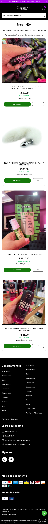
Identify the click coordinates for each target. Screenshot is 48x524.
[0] (43, 9)
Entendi (42, 521)
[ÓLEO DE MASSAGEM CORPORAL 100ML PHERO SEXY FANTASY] (38, 346)
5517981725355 (11, 431)
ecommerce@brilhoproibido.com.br (17, 440)
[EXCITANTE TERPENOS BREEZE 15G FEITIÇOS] (38, 270)
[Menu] (4, 8)
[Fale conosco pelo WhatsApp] (44, 513)
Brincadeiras (6, 384)
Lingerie (5, 397)
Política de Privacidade (10, 419)
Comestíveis (6, 393)
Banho (4, 380)
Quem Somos (7, 415)
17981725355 (10, 436)
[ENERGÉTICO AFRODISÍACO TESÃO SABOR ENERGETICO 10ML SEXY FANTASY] (38, 104)
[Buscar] (43, 15)
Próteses (5, 402)
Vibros (4, 410)
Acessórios (6, 371)
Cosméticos (6, 389)
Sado (3, 406)
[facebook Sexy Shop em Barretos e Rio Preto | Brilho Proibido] (11, 459)
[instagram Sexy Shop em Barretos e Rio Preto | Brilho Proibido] (4, 459)
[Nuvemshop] (9, 515)
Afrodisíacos (6, 376)
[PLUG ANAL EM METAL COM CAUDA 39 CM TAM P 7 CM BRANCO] (38, 180)
